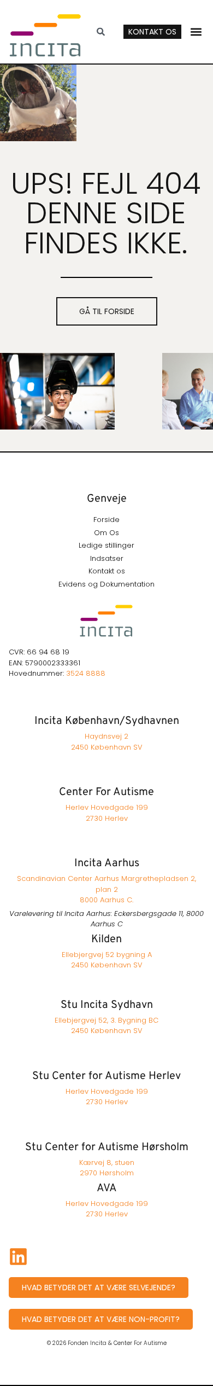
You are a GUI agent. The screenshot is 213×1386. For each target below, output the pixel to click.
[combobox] (105, 32)
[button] (196, 31)
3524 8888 (85, 673)
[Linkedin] (18, 1256)
